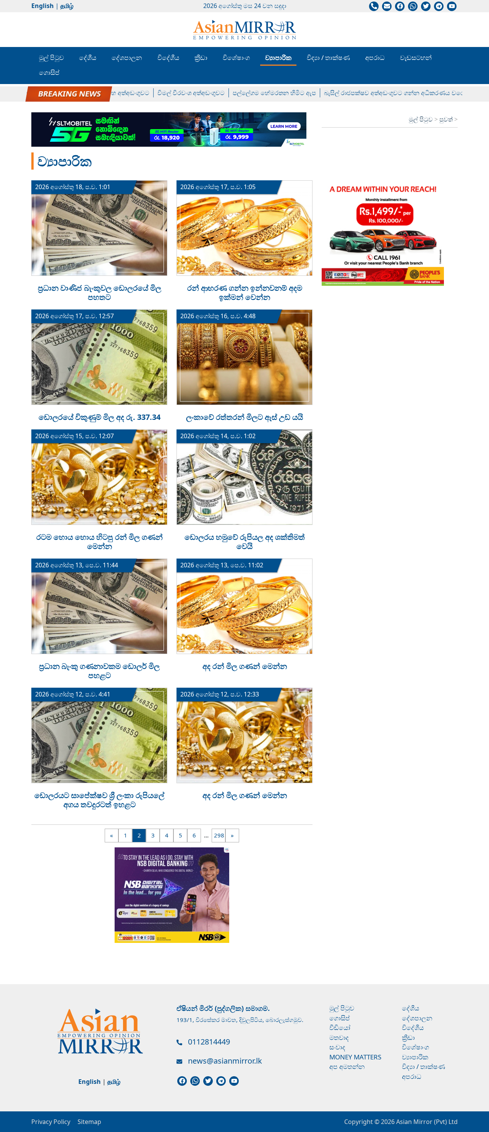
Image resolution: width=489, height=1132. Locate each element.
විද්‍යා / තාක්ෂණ (328, 57)
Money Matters (355, 1057)
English (42, 6)
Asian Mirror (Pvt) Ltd (426, 1121)
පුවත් (446, 119)
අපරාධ (375, 57)
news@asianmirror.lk (225, 1061)
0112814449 (209, 1041)
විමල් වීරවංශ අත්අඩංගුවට (167, 93)
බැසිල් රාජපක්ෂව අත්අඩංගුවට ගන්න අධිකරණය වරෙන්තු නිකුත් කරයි (392, 93)
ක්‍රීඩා (200, 57)
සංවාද (337, 1047)
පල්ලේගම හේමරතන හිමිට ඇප (251, 93)
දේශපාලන (127, 57)
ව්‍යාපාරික (278, 57)
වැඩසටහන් (416, 57)
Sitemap (89, 1121)
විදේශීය (168, 57)
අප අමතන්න (347, 1066)
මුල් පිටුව (51, 57)
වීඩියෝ (339, 1027)
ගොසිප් (49, 72)
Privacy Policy (50, 1121)
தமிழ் (66, 6)
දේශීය (87, 57)
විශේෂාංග (236, 57)
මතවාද (339, 1037)
